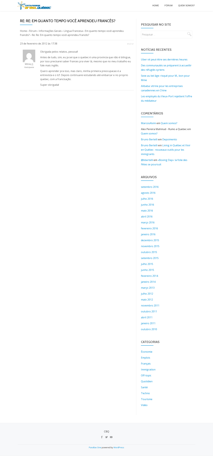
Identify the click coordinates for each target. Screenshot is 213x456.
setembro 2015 (150, 258)
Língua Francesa (73, 31)
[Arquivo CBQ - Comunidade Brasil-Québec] (35, 5)
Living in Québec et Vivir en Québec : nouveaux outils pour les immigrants (165, 150)
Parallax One (95, 447)
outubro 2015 (149, 252)
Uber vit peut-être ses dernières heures (164, 59)
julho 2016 (147, 198)
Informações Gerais (50, 31)
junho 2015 (147, 270)
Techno (145, 393)
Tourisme (146, 399)
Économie (146, 351)
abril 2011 (146, 317)
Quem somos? (186, 5)
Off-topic (146, 375)
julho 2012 (147, 293)
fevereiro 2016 (149, 228)
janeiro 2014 (148, 281)
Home (155, 5)
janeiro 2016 (148, 234)
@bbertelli (147, 160)
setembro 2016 (150, 187)
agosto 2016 (148, 193)
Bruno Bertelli (149, 139)
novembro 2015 (150, 246)
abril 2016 (146, 216)
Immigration (148, 369)
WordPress (119, 447)
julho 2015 (147, 264)
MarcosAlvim (148, 123)
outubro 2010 (149, 329)
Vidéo (144, 405)
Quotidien (146, 381)
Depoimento (169, 139)
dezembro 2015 (150, 240)
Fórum (169, 5)
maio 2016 (147, 210)
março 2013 (148, 287)
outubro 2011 (149, 311)
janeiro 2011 (148, 323)
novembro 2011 (150, 305)
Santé (144, 387)
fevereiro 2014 (149, 276)
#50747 (130, 44)
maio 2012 (147, 299)
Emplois (145, 357)
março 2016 (148, 222)
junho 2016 (147, 204)
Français (146, 363)
